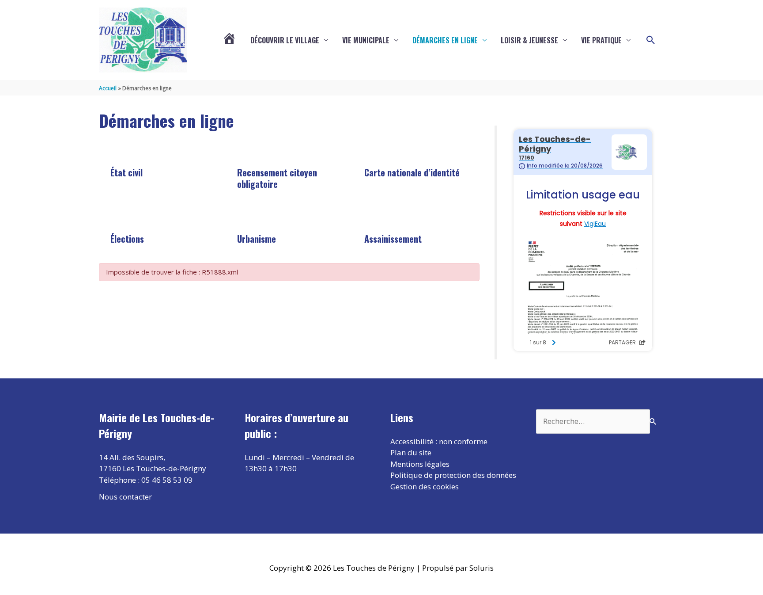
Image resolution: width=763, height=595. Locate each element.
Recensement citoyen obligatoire (277, 178)
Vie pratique (601, 40)
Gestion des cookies (424, 486)
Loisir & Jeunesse (529, 40)
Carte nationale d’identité (412, 172)
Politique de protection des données (453, 475)
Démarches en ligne (445, 40)
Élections (127, 238)
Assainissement (393, 238)
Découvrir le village (284, 40)
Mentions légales (419, 464)
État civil (126, 172)
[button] (651, 40)
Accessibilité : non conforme (438, 441)
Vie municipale (365, 40)
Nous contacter (125, 497)
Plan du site (410, 452)
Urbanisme (256, 238)
